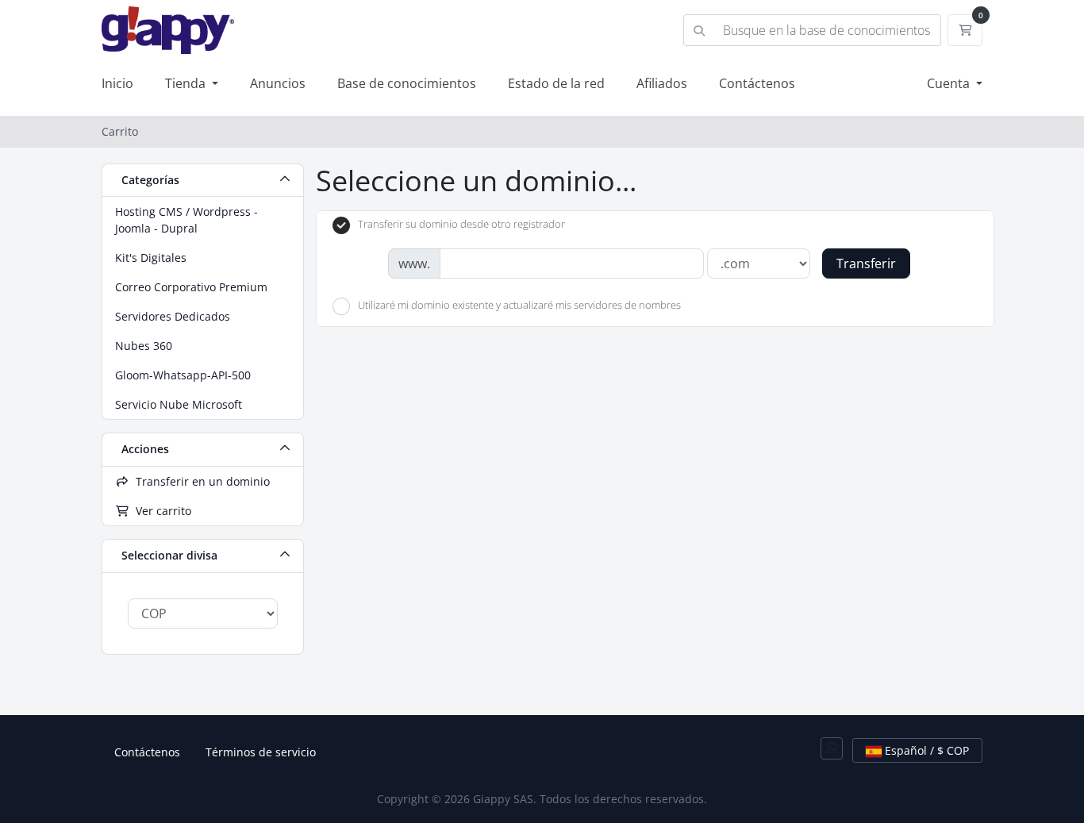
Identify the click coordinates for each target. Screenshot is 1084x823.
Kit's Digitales (150, 257)
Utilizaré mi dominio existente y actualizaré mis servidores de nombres (519, 305)
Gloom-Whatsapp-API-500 (183, 375)
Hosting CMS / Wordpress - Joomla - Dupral (186, 220)
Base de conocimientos (406, 83)
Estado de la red (556, 83)
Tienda (187, 83)
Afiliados (661, 83)
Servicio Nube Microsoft (178, 404)
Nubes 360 (143, 345)
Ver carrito (160, 510)
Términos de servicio (261, 752)
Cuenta (950, 83)
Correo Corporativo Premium (191, 286)
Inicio (117, 83)
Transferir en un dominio (199, 481)
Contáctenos (757, 83)
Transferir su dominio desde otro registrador (461, 224)
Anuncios (278, 83)
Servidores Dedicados (172, 316)
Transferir (866, 263)
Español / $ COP (925, 750)
